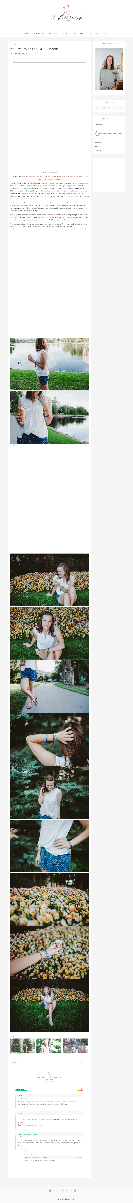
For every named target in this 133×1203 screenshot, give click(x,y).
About (89, 34)
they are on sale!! (50, 215)
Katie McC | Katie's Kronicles (28, 1134)
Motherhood (53, 34)
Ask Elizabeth (101, 34)
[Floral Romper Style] (48, 1046)
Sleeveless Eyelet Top (59, 176)
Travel (96, 146)
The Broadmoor (53, 172)
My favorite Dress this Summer (19, 1054)
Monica (21, 1113)
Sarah (21, 1095)
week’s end (66, 1054)
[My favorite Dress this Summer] (22, 1046)
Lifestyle (13, 44)
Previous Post (16, 1062)
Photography (77, 34)
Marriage (97, 135)
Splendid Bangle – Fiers (75, 176)
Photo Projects (99, 139)
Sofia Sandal (46, 176)
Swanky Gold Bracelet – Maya (48, 179)
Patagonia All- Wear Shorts (32, 176)
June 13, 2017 (13, 53)
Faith (65, 34)
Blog (27, 34)
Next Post (83, 1062)
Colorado (98, 142)
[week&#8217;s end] (75, 1046)
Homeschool (38, 34)
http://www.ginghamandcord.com (30, 1125)
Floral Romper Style (42, 1054)
